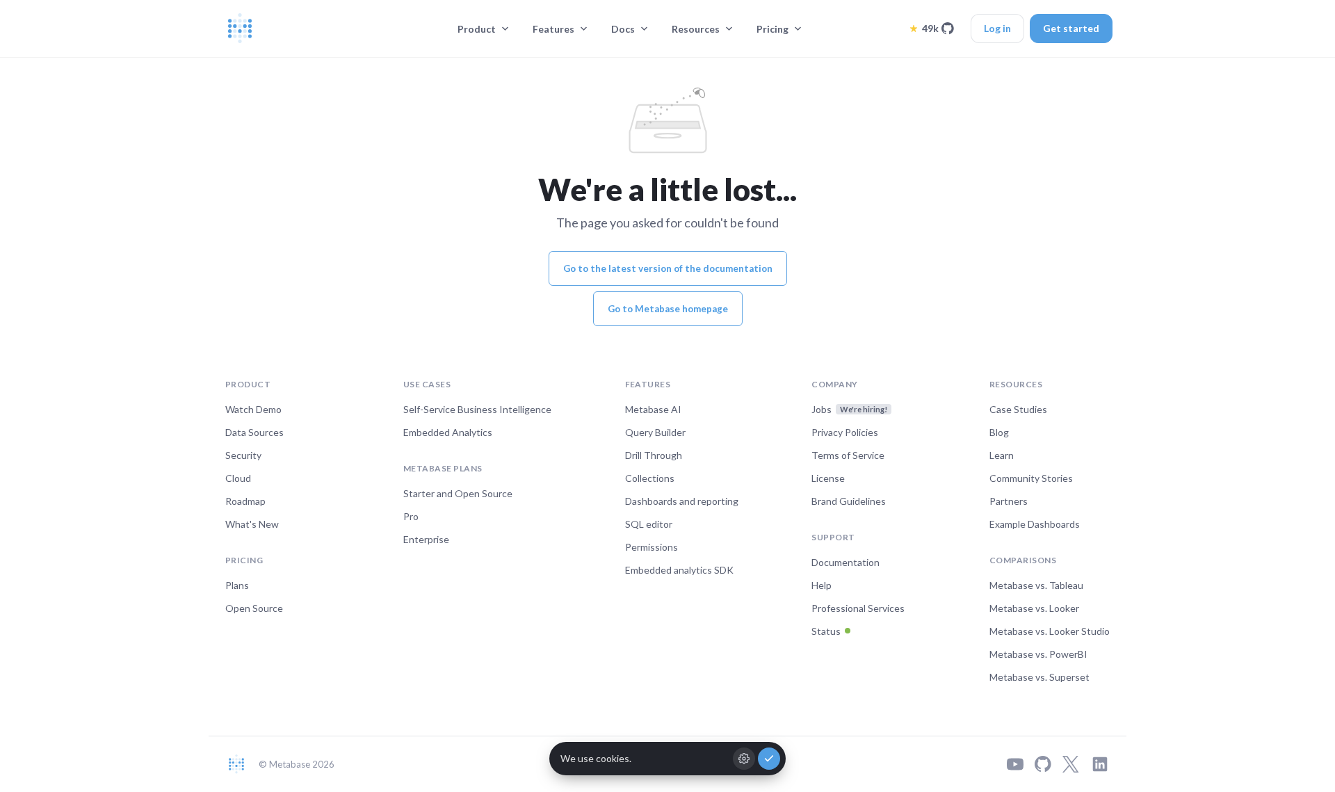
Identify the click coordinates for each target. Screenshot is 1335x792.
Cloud (238, 478)
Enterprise (426, 539)
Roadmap (245, 501)
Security (243, 455)
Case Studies (1018, 409)
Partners (1008, 501)
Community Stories (1031, 478)
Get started (1071, 28)
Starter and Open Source (457, 493)
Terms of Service (847, 455)
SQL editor (648, 524)
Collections (649, 478)
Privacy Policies (844, 432)
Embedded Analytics (447, 432)
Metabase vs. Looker (1034, 608)
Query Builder (655, 432)
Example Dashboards (1034, 524)
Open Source (254, 608)
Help (821, 585)
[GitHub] (1043, 764)
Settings (744, 758)
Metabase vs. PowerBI (1038, 654)
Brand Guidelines (848, 501)
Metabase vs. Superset (1039, 677)
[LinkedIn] (1100, 764)
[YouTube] (1015, 763)
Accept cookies (769, 758)
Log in (997, 28)
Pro (411, 516)
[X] (1070, 764)
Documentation (845, 562)
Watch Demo (253, 409)
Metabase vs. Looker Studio (1049, 631)
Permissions (651, 547)
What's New (252, 524)
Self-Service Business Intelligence (477, 409)
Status (826, 631)
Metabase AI (653, 409)
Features (553, 29)
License (828, 478)
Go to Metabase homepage (668, 308)
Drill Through (653, 455)
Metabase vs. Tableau (1036, 585)
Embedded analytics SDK (679, 570)
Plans (237, 585)
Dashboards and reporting (681, 501)
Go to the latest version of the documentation (667, 268)
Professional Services (858, 608)
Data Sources (254, 432)
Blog (999, 432)
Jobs (849, 409)
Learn (1001, 455)
